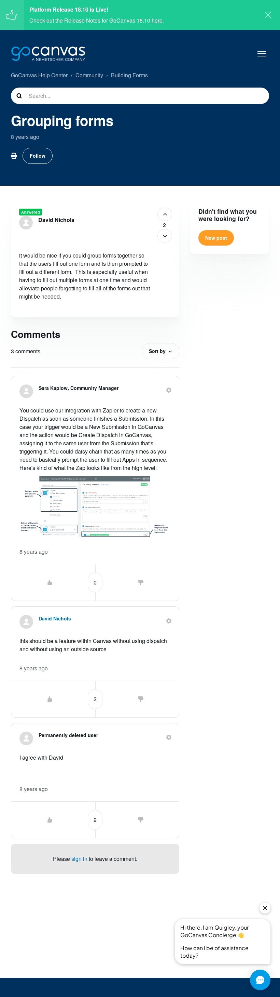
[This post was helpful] (164, 214)
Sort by (157, 350)
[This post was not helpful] (164, 235)
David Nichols (56, 220)
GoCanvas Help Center (39, 75)
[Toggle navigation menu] (262, 54)
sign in (79, 859)
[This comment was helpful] (49, 582)
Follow (37, 155)
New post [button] (216, 237)
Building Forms (129, 75)
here (157, 20)
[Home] (48, 54)
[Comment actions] (168, 390)
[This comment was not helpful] (140, 582)
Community (89, 75)
